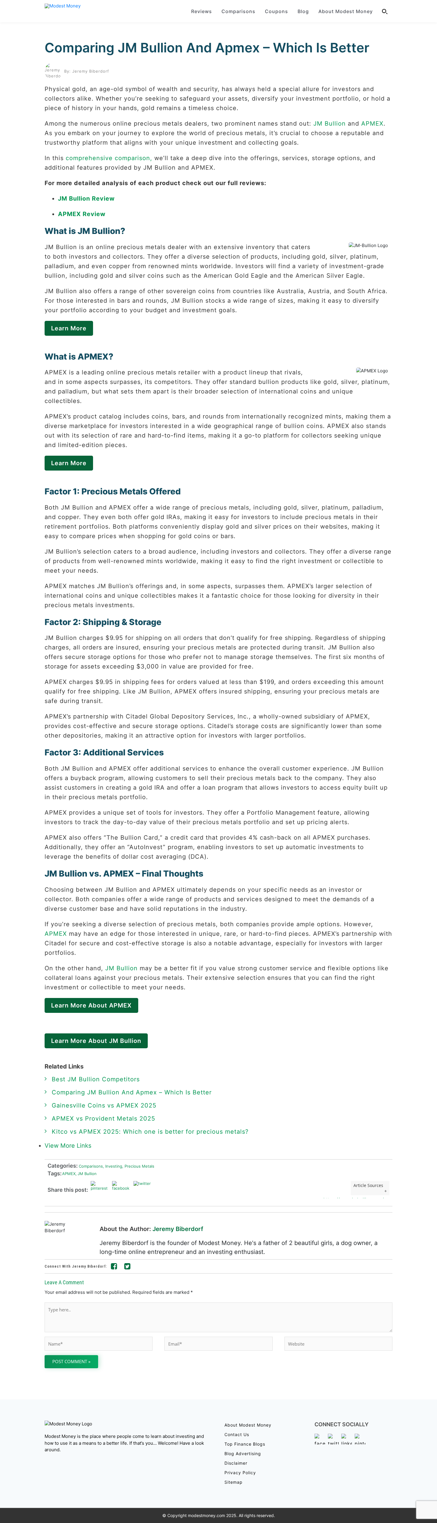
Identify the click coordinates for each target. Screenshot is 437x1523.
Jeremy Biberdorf (178, 1229)
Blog (303, 11)
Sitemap (233, 1482)
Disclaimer (235, 1463)
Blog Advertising (242, 1453)
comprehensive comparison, (109, 158)
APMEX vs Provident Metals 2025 (103, 1118)
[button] (385, 11)
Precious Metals (138, 1165)
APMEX (372, 123)
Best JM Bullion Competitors (96, 1079)
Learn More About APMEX (91, 1005)
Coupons (276, 11)
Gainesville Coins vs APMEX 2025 (104, 1105)
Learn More (69, 328)
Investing (112, 1165)
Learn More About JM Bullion (96, 1040)
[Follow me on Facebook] (114, 1267)
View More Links (69, 1145)
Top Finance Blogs (244, 1444)
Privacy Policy (240, 1472)
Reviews (201, 11)
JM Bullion (329, 123)
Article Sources (368, 1185)
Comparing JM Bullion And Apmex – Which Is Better (207, 48)
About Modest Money (345, 11)
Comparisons (238, 11)
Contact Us (236, 1434)
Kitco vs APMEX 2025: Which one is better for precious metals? (150, 1131)
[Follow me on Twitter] (127, 1267)
